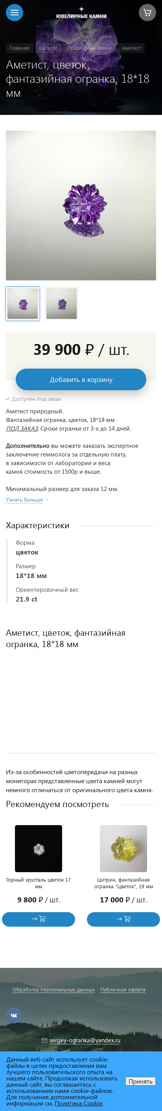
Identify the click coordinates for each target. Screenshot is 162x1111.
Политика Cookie (78, 1103)
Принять (141, 1081)
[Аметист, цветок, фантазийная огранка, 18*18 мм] (81, 205)
